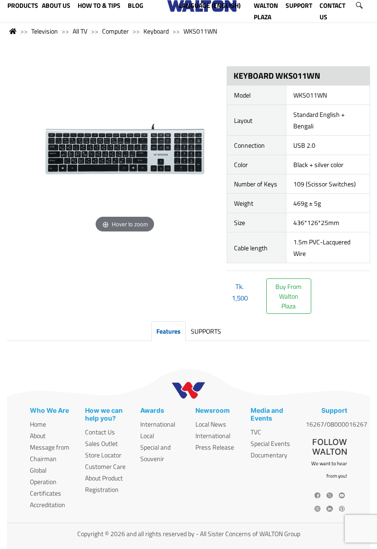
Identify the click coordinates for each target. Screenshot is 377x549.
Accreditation (47, 504)
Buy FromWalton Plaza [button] (288, 296)
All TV (80, 31)
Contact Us (100, 432)
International (157, 424)
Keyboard (156, 31)
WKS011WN (200, 31)
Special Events (270, 443)
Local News (210, 424)
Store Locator (103, 455)
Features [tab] (168, 331)
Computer (115, 31)
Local (147, 435)
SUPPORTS (206, 331)
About (38, 435)
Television (44, 31)
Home (38, 424)
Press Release (214, 447)
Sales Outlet (101, 443)
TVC (256, 432)
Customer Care (105, 466)
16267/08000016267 (336, 424)
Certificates (45, 493)
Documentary (269, 455)
